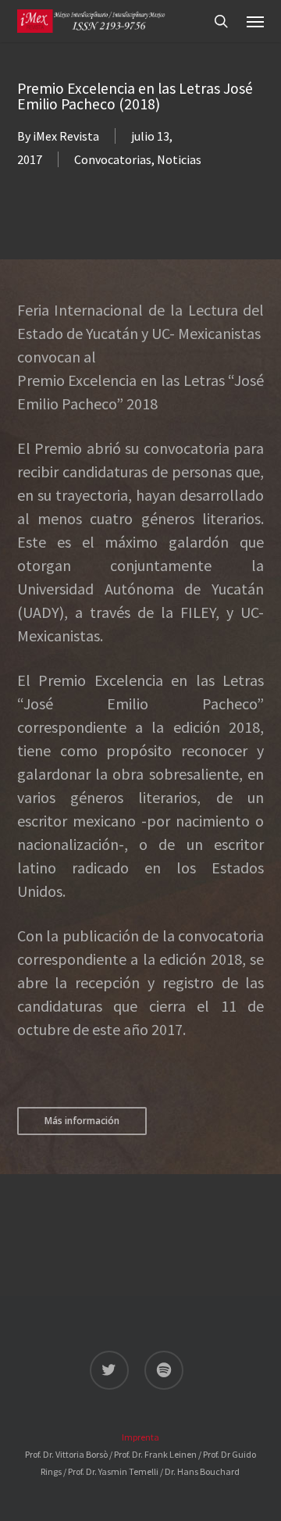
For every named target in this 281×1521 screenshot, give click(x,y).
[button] (255, 21)
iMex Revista (66, 136)
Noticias (179, 159)
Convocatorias (112, 159)
